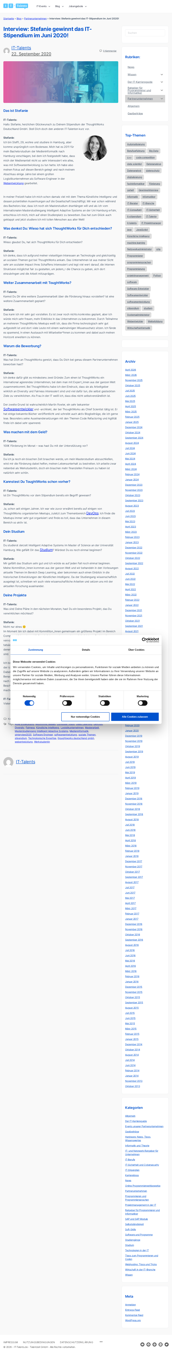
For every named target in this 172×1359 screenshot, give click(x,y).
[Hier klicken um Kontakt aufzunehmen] (142, 1344)
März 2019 (131, 782)
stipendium (21, 738)
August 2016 (132, 945)
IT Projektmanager (151, 222)
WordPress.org (133, 1320)
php (158, 249)
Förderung (154, 183)
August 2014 (132, 1054)
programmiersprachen (139, 262)
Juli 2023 (130, 510)
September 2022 (134, 563)
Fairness (30, 727)
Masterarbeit (92, 727)
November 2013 (133, 1080)
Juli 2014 (130, 1060)
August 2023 (132, 505)
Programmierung (136, 268)
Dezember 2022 (133, 547)
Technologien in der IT (137, 1250)
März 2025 (131, 411)
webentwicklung (24, 741)
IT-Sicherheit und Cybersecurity (142, 1164)
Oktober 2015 (132, 997)
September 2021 (134, 626)
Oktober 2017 (132, 871)
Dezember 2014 (133, 1044)
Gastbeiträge (132, 1131)
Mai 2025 (130, 401)
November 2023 (134, 490)
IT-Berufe (130, 1159)
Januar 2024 (132, 479)
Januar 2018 (132, 856)
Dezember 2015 (133, 986)
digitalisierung (134, 177)
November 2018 (133, 803)
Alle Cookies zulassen (135, 716)
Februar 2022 (132, 599)
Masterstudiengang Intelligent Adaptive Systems (41, 731)
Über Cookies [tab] (136, 649)
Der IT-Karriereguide (136, 1121)
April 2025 (130, 406)
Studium (46, 550)
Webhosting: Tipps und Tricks (141, 1264)
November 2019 (133, 741)
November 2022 (133, 552)
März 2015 (131, 1028)
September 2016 (134, 939)
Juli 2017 (130, 887)
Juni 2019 (130, 767)
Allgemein (130, 1115)
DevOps (92, 513)
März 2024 (131, 469)
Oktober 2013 (132, 1086)
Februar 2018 (132, 850)
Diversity (19, 727)
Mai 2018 (130, 835)
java (129, 229)
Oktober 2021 (132, 620)
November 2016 (133, 929)
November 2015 (133, 992)
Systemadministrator (138, 314)
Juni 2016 (130, 955)
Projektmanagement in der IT (140, 1204)
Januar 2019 (132, 793)
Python (157, 275)
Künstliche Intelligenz (47, 727)
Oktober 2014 (132, 1049)
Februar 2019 (132, 788)
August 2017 (132, 882)
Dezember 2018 (133, 798)
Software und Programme (139, 1234)
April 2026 (130, 369)
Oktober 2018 (132, 809)
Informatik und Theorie (137, 1145)
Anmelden (130, 1304)
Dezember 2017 (133, 861)
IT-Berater (132, 203)
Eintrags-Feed (132, 1309)
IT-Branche (148, 203)
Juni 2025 (130, 395)
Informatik (132, 196)
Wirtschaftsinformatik (138, 327)
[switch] (67, 703)
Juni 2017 (130, 892)
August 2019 (132, 756)
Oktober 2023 (132, 495)
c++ (129, 157)
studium (148, 308)
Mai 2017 (130, 897)
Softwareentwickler (18, 409)
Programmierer (135, 255)
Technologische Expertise (42, 738)
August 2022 (132, 568)
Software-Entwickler (138, 288)
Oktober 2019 (132, 746)
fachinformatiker (135, 183)
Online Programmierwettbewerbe (142, 1185)
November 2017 (133, 866)
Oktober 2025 (132, 385)
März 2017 (130, 908)
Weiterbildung (155, 321)
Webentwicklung (13, 183)
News (128, 1180)
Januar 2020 (132, 730)
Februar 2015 (132, 1033)
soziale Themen (87, 734)
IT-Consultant (134, 209)
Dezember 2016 (133, 924)
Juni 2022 (130, 578)
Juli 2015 (130, 1012)
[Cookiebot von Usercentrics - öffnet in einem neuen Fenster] (144, 640)
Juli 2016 (130, 950)
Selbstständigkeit (134, 1224)
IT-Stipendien (132, 1170)
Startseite (8, 18)
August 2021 (132, 631)
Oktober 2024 (132, 432)
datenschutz (152, 170)
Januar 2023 (132, 542)
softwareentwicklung (65, 734)
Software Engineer (43, 734)
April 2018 (130, 840)
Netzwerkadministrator (139, 249)
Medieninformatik (79, 731)
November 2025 (134, 380)
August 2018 (132, 819)
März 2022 (131, 594)
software (132, 282)
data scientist (134, 163)
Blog (19, 18)
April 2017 (130, 903)
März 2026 (131, 374)
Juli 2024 (130, 448)
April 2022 (130, 589)
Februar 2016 (132, 976)
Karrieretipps (132, 1175)
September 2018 (134, 814)
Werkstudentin (42, 741)
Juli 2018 (130, 824)
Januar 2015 (132, 1039)
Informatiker (149, 196)
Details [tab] (86, 649)
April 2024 (130, 463)
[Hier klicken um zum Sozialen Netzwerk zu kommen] (148, 1344)
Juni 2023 (130, 516)
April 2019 (130, 777)
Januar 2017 (131, 918)
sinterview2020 (23, 734)
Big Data (153, 150)
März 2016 (131, 971)
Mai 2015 (130, 1023)
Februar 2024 (132, 474)
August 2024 (132, 442)
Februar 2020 (132, 725)
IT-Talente (151, 216)
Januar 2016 (132, 981)
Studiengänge (132, 1239)
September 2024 (134, 437)
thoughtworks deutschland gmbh (76, 738)
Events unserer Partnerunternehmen (144, 1126)
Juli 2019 (130, 761)
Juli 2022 (130, 573)
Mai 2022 (130, 584)
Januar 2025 (132, 422)
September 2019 (134, 751)
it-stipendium (134, 216)
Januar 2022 (132, 605)
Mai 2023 (130, 521)
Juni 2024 (130, 453)
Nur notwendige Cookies (85, 716)
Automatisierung (136, 144)
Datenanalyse (153, 163)
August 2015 (132, 1007)
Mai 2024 (130, 458)
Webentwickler (135, 321)
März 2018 (131, 845)
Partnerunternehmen (35, 18)
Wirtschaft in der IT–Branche (140, 1269)
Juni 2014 (130, 1065)
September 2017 (134, 877)
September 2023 (134, 500)
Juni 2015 (130, 1018)
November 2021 (133, 615)
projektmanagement (138, 275)
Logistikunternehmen (72, 727)
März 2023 (131, 531)
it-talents (132, 222)
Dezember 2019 (133, 735)
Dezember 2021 (133, 610)
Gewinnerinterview (148, 190)
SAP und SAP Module (136, 1218)
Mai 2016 (130, 960)
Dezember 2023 (133, 484)
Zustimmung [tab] (35, 649)
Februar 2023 (132, 537)
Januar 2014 (132, 1075)
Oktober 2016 (132, 934)
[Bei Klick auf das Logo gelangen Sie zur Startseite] (15, 6)
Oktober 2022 (132, 558)
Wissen (129, 1274)
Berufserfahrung (135, 150)
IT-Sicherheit (153, 209)
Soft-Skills (130, 1229)
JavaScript (142, 229)
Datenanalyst (134, 170)
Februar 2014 (132, 1070)
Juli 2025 (130, 390)
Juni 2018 (130, 829)
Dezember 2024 (133, 427)
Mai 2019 (130, 772)
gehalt (130, 190)
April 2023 (130, 526)
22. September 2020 (31, 53)
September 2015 (134, 1002)
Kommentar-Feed (134, 1315)
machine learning (136, 242)
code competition (145, 157)
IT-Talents (21, 47)
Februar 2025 (132, 416)
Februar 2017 (132, 913)
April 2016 (130, 965)
